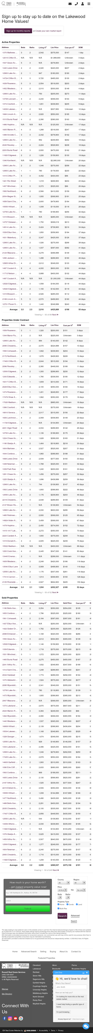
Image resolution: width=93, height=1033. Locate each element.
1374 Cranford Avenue (12, 103)
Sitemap (5, 989)
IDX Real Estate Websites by (12, 1030)
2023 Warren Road (10, 710)
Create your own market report (48, 30)
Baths (68, 894)
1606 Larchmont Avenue (12, 417)
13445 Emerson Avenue (12, 556)
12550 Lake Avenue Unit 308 (14, 741)
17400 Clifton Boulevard (12, 361)
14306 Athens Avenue (12, 823)
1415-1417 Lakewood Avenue (15, 530)
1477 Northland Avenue (12, 798)
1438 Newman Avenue (12, 463)
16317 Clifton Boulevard (12, 381)
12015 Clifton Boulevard (12, 57)
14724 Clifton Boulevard (12, 78)
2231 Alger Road (9, 428)
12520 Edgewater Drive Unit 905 (16, 283)
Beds (60, 894)
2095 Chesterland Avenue (13, 345)
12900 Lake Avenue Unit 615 (14, 752)
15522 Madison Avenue (12, 546)
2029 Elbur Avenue (10, 386)
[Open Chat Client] (86, 1026)
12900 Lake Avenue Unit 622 (14, 247)
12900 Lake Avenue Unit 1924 (15, 139)
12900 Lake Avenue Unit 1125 (15, 165)
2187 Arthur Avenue (11, 782)
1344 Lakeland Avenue (12, 746)
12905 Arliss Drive (10, 263)
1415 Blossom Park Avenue (14, 216)
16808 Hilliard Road (11, 726)
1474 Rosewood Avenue (13, 392)
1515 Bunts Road (9, 119)
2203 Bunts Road (9, 150)
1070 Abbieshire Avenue (13, 680)
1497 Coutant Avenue (11, 268)
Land (80, 904)
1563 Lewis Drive (9, 489)
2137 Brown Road (10, 505)
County (61, 879)
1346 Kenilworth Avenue (13, 160)
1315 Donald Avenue (11, 540)
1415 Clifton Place (10, 175)
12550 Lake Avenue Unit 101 (14, 818)
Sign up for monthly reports (18, 30)
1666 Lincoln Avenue (11, 114)
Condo (71, 904)
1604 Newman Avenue (12, 849)
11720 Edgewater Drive (12, 422)
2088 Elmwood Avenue (12, 633)
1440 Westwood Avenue (12, 721)
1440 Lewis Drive (9, 68)
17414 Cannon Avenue (12, 576)
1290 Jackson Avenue (12, 258)
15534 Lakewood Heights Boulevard (18, 731)
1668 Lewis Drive (9, 458)
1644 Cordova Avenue (12, 453)
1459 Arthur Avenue (11, 839)
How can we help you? (64, 992)
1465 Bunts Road (9, 659)
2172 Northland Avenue (12, 356)
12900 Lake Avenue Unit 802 (14, 340)
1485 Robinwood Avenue (13, 515)
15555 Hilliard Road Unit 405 (14, 206)
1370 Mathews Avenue (12, 52)
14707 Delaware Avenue (13, 222)
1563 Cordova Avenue (12, 772)
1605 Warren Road (10, 129)
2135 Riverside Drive (11, 582)
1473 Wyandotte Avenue (13, 695)
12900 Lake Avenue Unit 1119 (15, 93)
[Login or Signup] (82, 3)
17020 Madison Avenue (12, 402)
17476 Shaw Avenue (11, 397)
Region (76, 879)
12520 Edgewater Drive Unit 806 (16, 644)
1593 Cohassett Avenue (12, 350)
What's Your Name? (63, 983)
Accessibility (43, 1030)
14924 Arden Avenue (11, 520)
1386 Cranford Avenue (12, 407)
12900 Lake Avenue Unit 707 (14, 73)
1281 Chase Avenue (11, 474)
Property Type (63, 901)
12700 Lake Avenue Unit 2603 (15, 211)
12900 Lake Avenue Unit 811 (14, 170)
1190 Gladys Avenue (11, 443)
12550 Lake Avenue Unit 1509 (15, 571)
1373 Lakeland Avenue (12, 705)
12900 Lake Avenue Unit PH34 (15, 510)
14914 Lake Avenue (11, 227)
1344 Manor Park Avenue (13, 335)
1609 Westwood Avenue (12, 561)
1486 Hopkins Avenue (12, 124)
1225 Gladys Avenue (11, 479)
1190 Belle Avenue (10, 608)
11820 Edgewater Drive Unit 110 (16, 155)
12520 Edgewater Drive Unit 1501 (17, 288)
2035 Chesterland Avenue (13, 808)
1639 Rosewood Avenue (13, 83)
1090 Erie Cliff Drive (11, 767)
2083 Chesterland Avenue (13, 854)
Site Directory (7, 994)
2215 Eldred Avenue (11, 787)
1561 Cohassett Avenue (12, 618)
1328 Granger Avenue (11, 736)
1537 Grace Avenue (11, 62)
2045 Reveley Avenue (12, 145)
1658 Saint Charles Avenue (14, 201)
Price (60, 887)
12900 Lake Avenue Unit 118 (14, 484)
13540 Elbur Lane (10, 566)
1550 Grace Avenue (11, 638)
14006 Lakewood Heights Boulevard (18, 109)
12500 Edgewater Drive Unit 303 (16, 371)
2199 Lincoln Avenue (11, 299)
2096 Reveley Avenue (12, 366)
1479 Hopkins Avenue (12, 525)
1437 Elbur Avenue (10, 623)
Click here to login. (78, 1019)
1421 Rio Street (9, 181)
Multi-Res (63, 908)
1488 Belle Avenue (10, 803)
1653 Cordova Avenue (12, 613)
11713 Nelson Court (11, 273)
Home (61, 904)
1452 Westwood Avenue (12, 88)
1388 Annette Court (10, 134)
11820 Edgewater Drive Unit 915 (16, 859)
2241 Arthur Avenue (11, 664)
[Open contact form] (70, 3)
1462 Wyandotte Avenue (13, 716)
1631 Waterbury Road (11, 237)
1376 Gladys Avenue (11, 834)
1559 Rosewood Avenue (13, 330)
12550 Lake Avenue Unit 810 (14, 494)
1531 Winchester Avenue (13, 654)
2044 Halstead (8, 675)
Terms (53, 1030)
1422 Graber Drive (10, 628)
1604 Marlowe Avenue (12, 448)
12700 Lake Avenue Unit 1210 (15, 433)
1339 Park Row (9, 469)
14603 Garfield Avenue (12, 762)
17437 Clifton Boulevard (12, 813)
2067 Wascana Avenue (12, 700)
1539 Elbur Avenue (10, 232)
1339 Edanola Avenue (12, 649)
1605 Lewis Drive (9, 777)
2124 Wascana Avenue (12, 252)
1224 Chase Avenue (11, 438)
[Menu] (89, 3)
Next (54, 314)
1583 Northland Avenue (12, 191)
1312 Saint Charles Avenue (14, 669)
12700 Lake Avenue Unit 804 (14, 690)
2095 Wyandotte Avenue (13, 685)
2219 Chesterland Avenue (13, 499)
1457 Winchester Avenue (13, 186)
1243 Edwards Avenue (12, 376)
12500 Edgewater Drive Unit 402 (16, 844)
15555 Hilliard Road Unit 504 (14, 793)
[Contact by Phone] (76, 3)
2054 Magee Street (10, 196)
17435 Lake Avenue (11, 757)
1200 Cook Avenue (10, 551)
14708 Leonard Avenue (12, 98)
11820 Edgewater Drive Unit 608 (16, 828)
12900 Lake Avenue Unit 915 (14, 242)
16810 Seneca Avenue (12, 412)
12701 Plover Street (10, 304)
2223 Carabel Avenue (11, 535)
